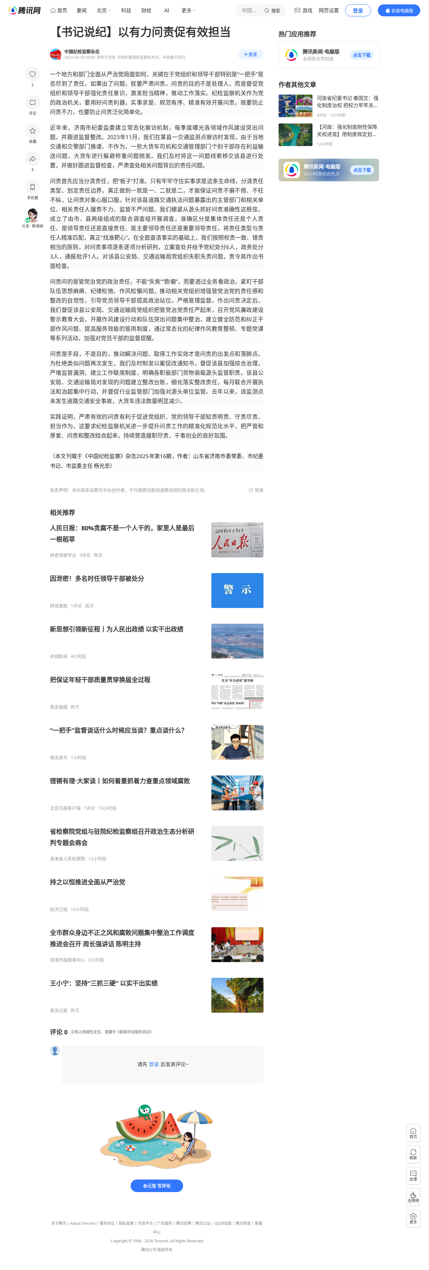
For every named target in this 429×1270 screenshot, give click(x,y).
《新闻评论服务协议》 (135, 1032)
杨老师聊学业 (63, 555)
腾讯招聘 (183, 1223)
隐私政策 (126, 1223)
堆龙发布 (59, 757)
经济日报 (59, 909)
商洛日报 (59, 1010)
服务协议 (107, 1223)
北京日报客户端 (65, 808)
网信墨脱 (59, 606)
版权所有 (164, 1249)
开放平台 (145, 1223)
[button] (362, 55)
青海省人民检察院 (67, 859)
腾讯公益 (202, 1223)
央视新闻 (59, 656)
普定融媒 (59, 707)
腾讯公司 (148, 1249)
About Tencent (82, 1223)
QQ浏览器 (223, 1223)
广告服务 (164, 1223)
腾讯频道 (243, 1223)
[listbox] (156, 761)
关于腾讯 (58, 1223)
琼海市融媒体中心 (67, 960)
